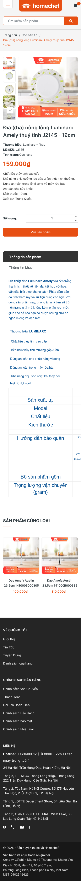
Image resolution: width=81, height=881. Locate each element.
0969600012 (27, 754)
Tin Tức (8, 647)
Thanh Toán (12, 697)
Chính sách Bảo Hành (18, 713)
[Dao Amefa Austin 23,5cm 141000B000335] (60, 555)
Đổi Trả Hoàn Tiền (16, 705)
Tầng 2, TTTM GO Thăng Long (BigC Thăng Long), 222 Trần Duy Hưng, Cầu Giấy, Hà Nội (39, 778)
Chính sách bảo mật (17, 721)
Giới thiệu (10, 639)
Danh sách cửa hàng (18, 663)
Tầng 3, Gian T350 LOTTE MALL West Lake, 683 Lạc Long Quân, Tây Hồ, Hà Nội (38, 816)
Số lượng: (10, 218)
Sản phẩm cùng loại (26, 520)
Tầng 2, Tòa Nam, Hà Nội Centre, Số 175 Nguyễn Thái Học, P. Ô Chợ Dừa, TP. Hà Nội (38, 791)
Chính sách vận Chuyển (20, 689)
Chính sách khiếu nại (18, 729)
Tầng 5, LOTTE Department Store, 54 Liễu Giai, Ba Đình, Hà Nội (40, 803)
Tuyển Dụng (12, 655)
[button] (10, 62)
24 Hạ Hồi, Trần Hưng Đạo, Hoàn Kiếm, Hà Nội (37, 768)
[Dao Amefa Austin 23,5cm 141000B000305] (21, 555)
